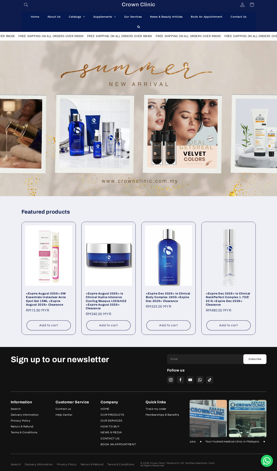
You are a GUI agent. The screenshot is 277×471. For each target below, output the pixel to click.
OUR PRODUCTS (112, 415)
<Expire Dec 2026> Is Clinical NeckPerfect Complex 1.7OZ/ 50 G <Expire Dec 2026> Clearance (228, 299)
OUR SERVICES (111, 421)
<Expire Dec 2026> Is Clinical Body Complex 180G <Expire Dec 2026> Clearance (168, 297)
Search (16, 409)
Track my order (156, 409)
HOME (105, 409)
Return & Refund (22, 427)
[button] (26, 4)
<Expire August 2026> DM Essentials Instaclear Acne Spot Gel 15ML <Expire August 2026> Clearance (46, 299)
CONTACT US (110, 439)
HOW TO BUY (110, 427)
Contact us (63, 409)
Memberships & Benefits (162, 415)
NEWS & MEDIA (111, 432)
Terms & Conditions (24, 432)
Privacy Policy (20, 421)
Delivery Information (25, 415)
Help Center (64, 415)
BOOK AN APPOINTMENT (118, 444)
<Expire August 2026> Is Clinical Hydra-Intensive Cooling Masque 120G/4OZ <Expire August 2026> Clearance (106, 301)
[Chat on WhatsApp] (267, 461)
